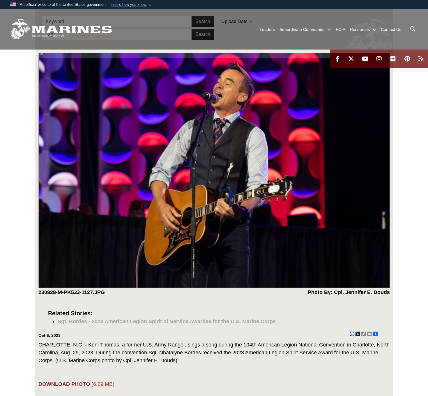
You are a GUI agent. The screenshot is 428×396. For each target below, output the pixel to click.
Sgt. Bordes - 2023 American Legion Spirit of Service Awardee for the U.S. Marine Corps (167, 321)
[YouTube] (365, 59)
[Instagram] (379, 59)
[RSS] (421, 59)
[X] (351, 59)
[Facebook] (337, 59)
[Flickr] (393, 59)
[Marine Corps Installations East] (61, 29)
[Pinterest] (407, 59)
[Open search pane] (413, 29)
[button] (132, 5)
